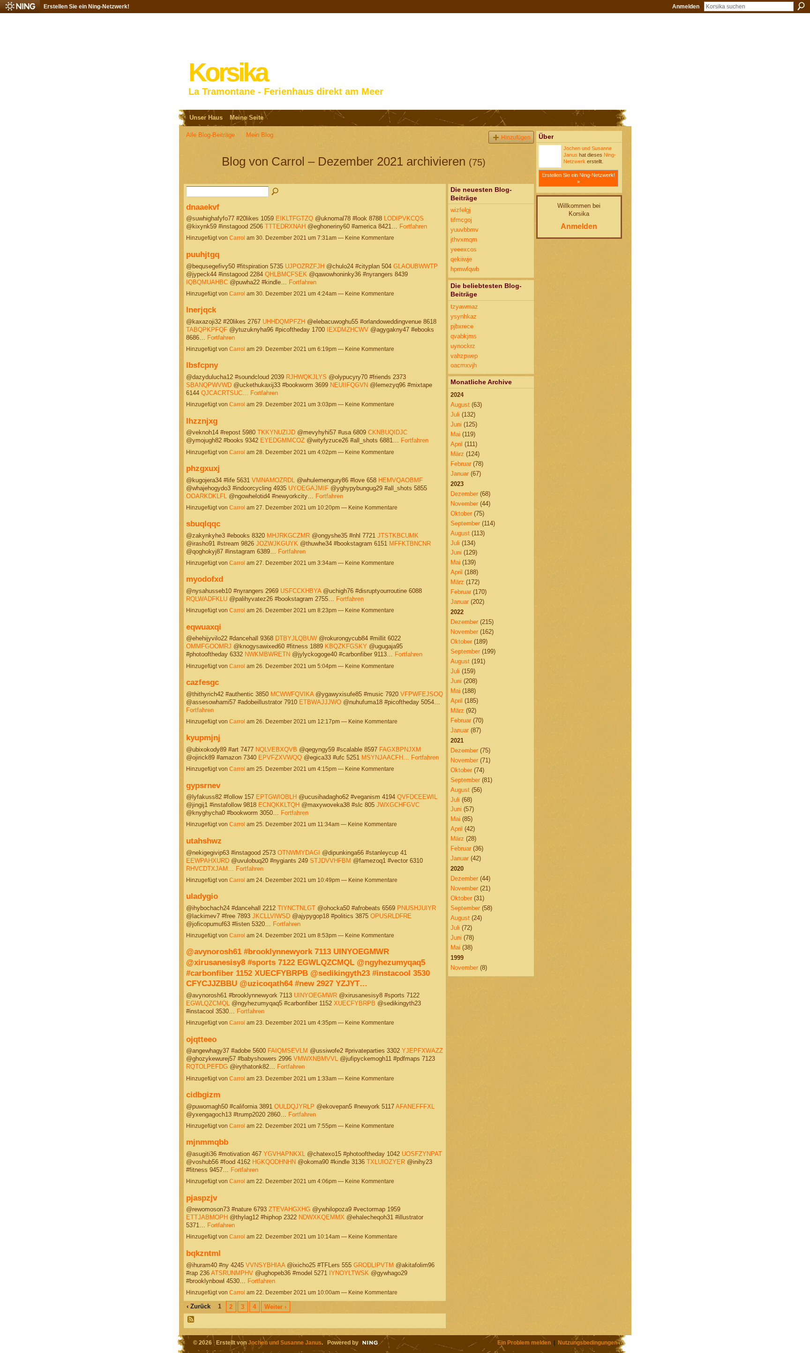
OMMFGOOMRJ (209, 646)
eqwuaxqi (203, 626)
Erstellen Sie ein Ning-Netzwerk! (86, 6)
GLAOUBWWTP (415, 266)
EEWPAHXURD (207, 860)
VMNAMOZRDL (273, 480)
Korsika (227, 72)
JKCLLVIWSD (271, 916)
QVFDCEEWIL (417, 796)
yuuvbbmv (464, 229)
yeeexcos (463, 249)
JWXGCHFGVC (398, 804)
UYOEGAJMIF (308, 488)
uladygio (202, 896)
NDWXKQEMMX (322, 1217)
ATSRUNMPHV (232, 1273)
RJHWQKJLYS (306, 376)
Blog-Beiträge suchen (275, 192)
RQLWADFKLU (206, 598)
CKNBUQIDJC (387, 432)
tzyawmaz (464, 306)
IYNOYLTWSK (349, 1273)
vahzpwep (464, 355)
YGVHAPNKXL (284, 1153)
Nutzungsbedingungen (587, 1342)
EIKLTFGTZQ (294, 218)
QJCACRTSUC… (224, 392)
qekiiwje (461, 259)
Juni (456, 424)
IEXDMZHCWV (347, 329)
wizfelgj (460, 209)
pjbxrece (461, 326)
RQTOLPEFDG (207, 1066)
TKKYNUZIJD (276, 432)
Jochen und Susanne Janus (285, 1342)
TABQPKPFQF (206, 329)
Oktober (461, 513)
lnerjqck (201, 309)
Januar (459, 473)
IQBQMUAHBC (207, 282)
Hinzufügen (516, 137)
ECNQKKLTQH (279, 804)
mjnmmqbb (207, 1142)
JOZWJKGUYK (277, 543)
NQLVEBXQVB (276, 749)
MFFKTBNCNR (410, 543)
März (457, 453)
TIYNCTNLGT (296, 908)
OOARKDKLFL (206, 496)
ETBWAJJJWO (320, 702)
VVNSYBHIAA (265, 1265)
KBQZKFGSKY (346, 646)
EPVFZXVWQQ (280, 757)
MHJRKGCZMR (288, 535)
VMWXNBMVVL (315, 1058)
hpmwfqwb (464, 269)
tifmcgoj (461, 219)
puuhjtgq (202, 254)
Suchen (801, 6)
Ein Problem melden (524, 1342)
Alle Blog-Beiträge (210, 134)
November (464, 503)
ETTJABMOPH (207, 1217)
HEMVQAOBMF (400, 480)
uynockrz (462, 346)
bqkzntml (203, 1253)
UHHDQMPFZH (283, 321)
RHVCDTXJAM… (210, 868)
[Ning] (20, 6)
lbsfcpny (202, 365)
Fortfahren (413, 226)
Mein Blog (259, 134)
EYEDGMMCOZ (282, 440)
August (460, 404)
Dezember (464, 493)
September (465, 523)
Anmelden (685, 6)
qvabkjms (463, 336)
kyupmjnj (203, 737)
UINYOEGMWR (315, 995)
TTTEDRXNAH (285, 226)
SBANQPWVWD (209, 384)
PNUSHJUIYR (416, 908)
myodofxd (204, 579)
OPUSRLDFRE (391, 916)
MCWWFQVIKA (292, 694)
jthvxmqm (463, 239)
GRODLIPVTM (373, 1265)
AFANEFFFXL (415, 1106)
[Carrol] (201, 178)
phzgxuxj (203, 468)
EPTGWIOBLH (276, 796)
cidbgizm (203, 1094)
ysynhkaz (463, 316)
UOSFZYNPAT (422, 1153)
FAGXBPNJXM (400, 749)
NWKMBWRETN (267, 654)
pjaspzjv (201, 1197)
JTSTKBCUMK (398, 535)
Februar (460, 463)
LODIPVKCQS (404, 218)
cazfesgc (202, 682)
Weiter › (275, 1306)
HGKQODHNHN (274, 1161)
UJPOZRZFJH (304, 266)
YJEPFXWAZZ (422, 1050)
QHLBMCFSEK (286, 274)
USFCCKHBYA (300, 590)
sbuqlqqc (203, 523)
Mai (455, 434)
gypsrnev (203, 785)
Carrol (237, 238)
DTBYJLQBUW (296, 638)
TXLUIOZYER (386, 1161)
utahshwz (204, 840)
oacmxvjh (463, 365)
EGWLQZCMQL (208, 1003)
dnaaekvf (202, 207)
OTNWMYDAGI (299, 852)
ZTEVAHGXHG (289, 1209)
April (456, 444)
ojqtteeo (201, 1039)
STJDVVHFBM (330, 860)
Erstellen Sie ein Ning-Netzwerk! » (578, 178)
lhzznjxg (202, 421)
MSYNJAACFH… (385, 757)
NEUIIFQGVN (349, 384)
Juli (455, 414)
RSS (191, 1319)
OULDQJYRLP (294, 1106)
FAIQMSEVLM (288, 1050)
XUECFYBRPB (354, 1003)
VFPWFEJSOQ (421, 694)
